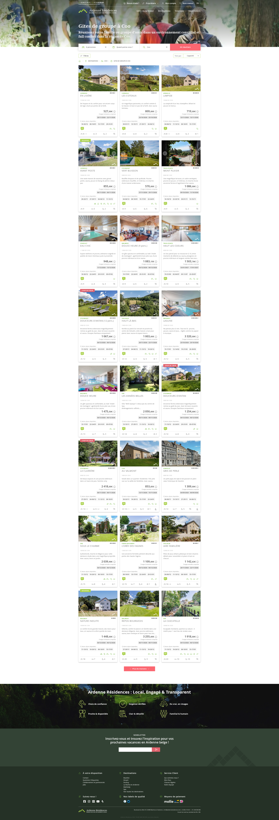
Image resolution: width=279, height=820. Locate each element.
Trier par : (178, 56)
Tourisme (179, 10)
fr (198, 3)
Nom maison (187, 3)
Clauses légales (169, 780)
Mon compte (170, 3)
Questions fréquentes (91, 777)
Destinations (164, 10)
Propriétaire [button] (150, 3)
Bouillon (126, 775)
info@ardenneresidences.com (172, 807)
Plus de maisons (139, 666)
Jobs (84, 782)
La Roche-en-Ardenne (131, 782)
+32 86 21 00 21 (85, 2)
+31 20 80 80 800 (99, 2)
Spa (124, 787)
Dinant (125, 777)
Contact (85, 775)
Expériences (195, 10)
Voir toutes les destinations (133, 789)
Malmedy (126, 784)
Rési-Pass (167, 777)
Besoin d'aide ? (132, 3)
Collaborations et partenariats (94, 780)
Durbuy (126, 780)
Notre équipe (169, 782)
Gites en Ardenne (145, 10)
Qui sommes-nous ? (171, 775)
